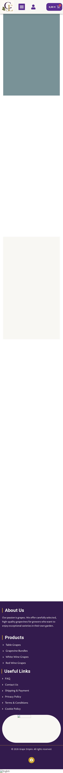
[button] (22, 7)
